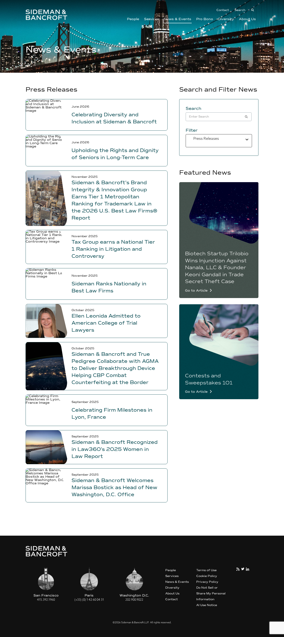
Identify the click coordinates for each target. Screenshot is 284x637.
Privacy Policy (207, 582)
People (133, 19)
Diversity (226, 19)
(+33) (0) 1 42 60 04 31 (89, 599)
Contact (222, 10)
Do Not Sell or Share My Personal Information (211, 593)
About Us (247, 19)
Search (193, 108)
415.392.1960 (46, 599)
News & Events (177, 19)
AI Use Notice (206, 605)
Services (151, 19)
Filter (192, 130)
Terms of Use (206, 570)
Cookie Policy (206, 576)
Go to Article (196, 290)
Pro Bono (204, 19)
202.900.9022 (134, 599)
